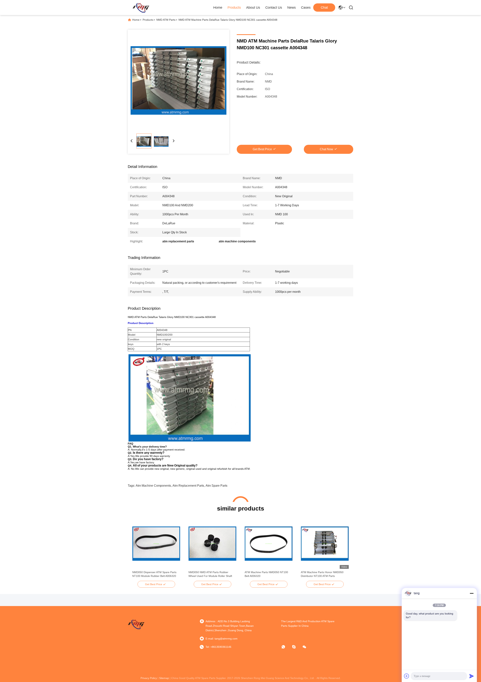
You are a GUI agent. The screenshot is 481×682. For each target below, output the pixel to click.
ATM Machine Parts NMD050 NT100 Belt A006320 (266, 574)
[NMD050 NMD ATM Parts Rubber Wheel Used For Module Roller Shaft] (212, 543)
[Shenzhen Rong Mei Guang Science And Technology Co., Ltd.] (140, 7)
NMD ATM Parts (165, 19)
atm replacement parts (188, 485)
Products (234, 7)
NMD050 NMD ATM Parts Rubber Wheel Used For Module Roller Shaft (210, 574)
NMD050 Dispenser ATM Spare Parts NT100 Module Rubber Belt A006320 (154, 574)
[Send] (472, 676)
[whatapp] (286, 647)
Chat (324, 7)
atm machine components (153, 485)
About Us (253, 7)
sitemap (164, 678)
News (291, 7)
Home (217, 7)
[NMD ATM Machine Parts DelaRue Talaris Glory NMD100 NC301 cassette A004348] (178, 80)
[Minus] (471, 593)
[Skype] (296, 647)
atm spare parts (216, 485)
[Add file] (406, 676)
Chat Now (326, 149)
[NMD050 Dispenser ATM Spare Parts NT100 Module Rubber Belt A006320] (156, 543)
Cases (306, 7)
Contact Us (273, 7)
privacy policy (149, 678)
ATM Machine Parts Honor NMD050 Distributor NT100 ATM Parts (322, 574)
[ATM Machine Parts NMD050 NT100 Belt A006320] (269, 543)
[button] (137, 550)
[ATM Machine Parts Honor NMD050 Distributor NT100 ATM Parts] (325, 543)
